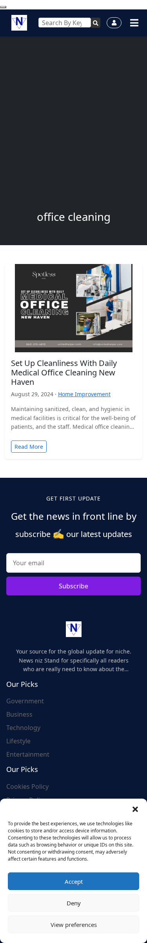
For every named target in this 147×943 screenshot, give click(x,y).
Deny (74, 903)
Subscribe (73, 586)
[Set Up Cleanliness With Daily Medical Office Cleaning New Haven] (73, 307)
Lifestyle (18, 741)
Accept (74, 881)
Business (19, 714)
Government (25, 701)
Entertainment (27, 754)
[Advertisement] (73, 132)
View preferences (74, 924)
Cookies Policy (27, 786)
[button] (135, 808)
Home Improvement (84, 394)
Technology (23, 727)
